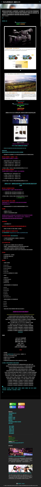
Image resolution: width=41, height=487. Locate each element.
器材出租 (10, 423)
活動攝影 (10, 414)
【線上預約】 (11, 427)
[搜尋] (21, 2)
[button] (2, 18)
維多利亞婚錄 (4, 389)
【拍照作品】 (11, 430)
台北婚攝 (3, 362)
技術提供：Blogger (21, 483)
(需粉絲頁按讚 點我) (14, 235)
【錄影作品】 (11, 432)
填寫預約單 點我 (10, 354)
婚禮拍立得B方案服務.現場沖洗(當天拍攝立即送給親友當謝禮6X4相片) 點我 (15, 148)
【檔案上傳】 (11, 429)
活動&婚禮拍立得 (12, 413)
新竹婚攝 (13, 362)
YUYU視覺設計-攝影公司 (11, 2)
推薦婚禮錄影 (20, 332)
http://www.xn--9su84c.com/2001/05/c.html (19, 232)
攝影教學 (10, 420)
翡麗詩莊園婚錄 (9, 389)
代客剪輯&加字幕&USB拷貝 (14, 421)
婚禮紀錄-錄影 (11, 419)
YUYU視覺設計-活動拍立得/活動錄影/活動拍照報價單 (16, 456)
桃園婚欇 (10, 362)
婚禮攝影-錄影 (4, 21)
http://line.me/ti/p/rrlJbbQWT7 (16, 442)
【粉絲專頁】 (11, 433)
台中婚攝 (7, 362)
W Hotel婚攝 (14, 389)
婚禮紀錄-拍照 (11, 417)
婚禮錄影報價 (4, 150)
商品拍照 (10, 416)
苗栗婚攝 (17, 362)
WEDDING (19, 389)
